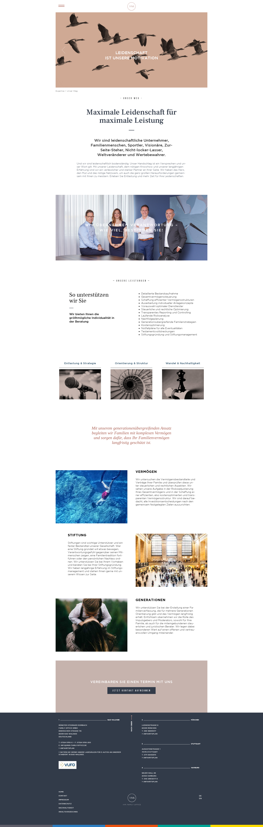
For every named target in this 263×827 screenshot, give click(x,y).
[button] (61, 6)
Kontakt (63, 796)
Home (61, 792)
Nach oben (131, 726)
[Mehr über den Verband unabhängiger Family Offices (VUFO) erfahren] (67, 765)
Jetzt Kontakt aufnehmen (131, 691)
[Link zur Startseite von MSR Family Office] (131, 6)
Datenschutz (65, 804)
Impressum (64, 800)
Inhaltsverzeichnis (68, 812)
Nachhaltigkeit (66, 808)
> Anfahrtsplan (66, 748)
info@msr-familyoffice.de (74, 745)
